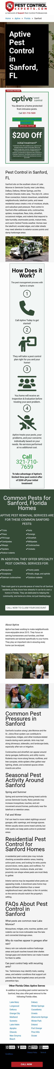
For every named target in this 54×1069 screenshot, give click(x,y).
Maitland (14, 1017)
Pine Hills (35, 1032)
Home (8, 18)
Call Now (26, 1064)
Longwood (14, 1006)
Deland (34, 1024)
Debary (34, 1002)
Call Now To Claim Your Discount (28, 121)
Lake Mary (14, 1002)
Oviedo (34, 1013)
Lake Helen (14, 1024)
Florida (27, 18)
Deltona (13, 1009)
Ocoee (34, 1035)
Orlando (13, 1032)
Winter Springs (37, 1006)
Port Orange (36, 1028)
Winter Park (36, 1021)
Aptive (17, 18)
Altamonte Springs (39, 1017)
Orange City (15, 1013)
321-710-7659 (27, 464)
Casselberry (36, 1009)
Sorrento (13, 1021)
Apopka (13, 1028)
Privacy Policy (32, 1052)
